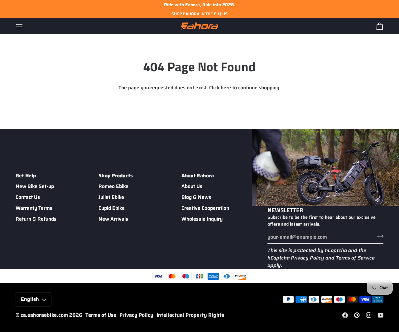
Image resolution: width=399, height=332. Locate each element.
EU (216, 14)
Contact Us (28, 197)
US (225, 14)
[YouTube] (380, 315)
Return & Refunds (36, 219)
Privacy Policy (307, 258)
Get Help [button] (26, 176)
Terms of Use (100, 315)
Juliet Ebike (111, 197)
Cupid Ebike (112, 208)
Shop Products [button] (116, 176)
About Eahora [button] (197, 176)
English (30, 299)
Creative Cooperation (205, 208)
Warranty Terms (34, 208)
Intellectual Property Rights (190, 315)
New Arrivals (113, 219)
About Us (191, 186)
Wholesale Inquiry (202, 219)
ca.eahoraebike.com (44, 315)
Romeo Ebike (113, 186)
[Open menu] (25, 26)
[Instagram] (369, 315)
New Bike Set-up (35, 186)
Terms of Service (355, 258)
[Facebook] (345, 315)
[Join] (378, 236)
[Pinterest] (357, 315)
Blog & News (196, 197)
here (226, 87)
